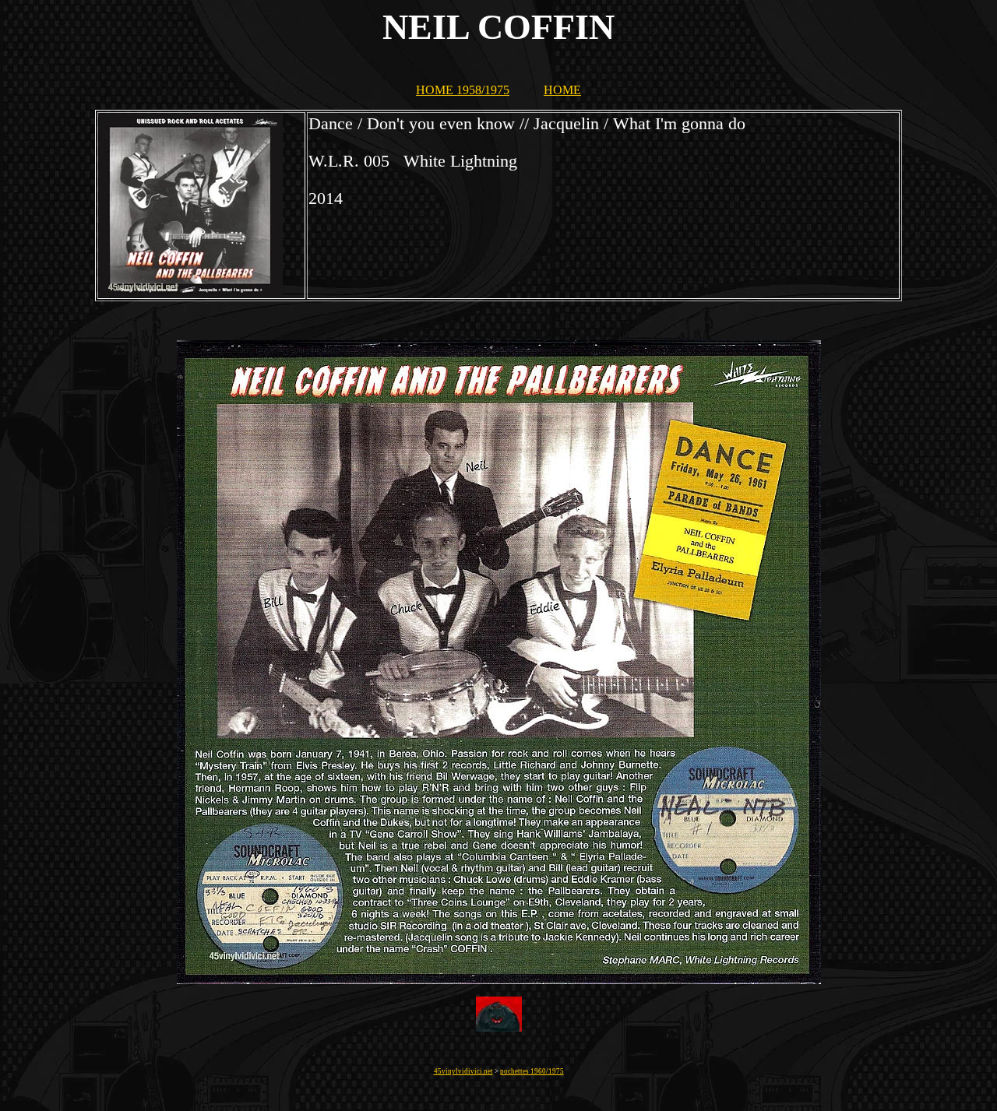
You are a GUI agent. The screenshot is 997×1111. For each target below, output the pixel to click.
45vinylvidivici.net (463, 1071)
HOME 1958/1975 (462, 90)
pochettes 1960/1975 (532, 1071)
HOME (562, 90)
